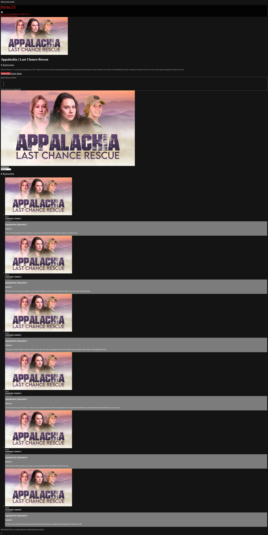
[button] (2, 12)
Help (3, 529)
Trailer (14, 73)
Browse (4, 14)
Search (10, 14)
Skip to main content (7, 2)
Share (19, 73)
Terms (7, 529)
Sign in (27, 14)
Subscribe (6, 73)
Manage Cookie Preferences (29, 529)
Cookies (17, 529)
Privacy (11, 529)
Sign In (15, 16)
